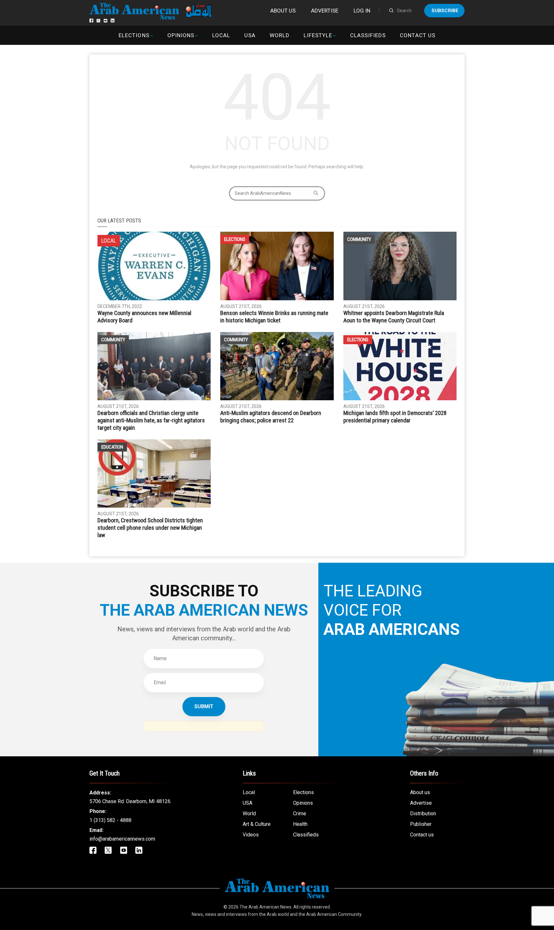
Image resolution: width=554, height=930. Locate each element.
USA (250, 35)
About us (283, 10)
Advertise (324, 10)
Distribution (423, 813)
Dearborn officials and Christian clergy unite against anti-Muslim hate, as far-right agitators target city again (151, 420)
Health (300, 824)
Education (112, 447)
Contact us (417, 35)
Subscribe (445, 10)
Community (359, 239)
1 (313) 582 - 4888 (110, 820)
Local (221, 35)
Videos (251, 835)
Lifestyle (318, 35)
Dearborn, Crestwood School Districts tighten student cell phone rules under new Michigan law (150, 527)
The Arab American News (265, 906)
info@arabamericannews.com (122, 839)
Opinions (180, 35)
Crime (299, 813)
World (280, 35)
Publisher (421, 824)
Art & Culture (257, 824)
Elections (134, 35)
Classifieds (368, 35)
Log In (362, 10)
